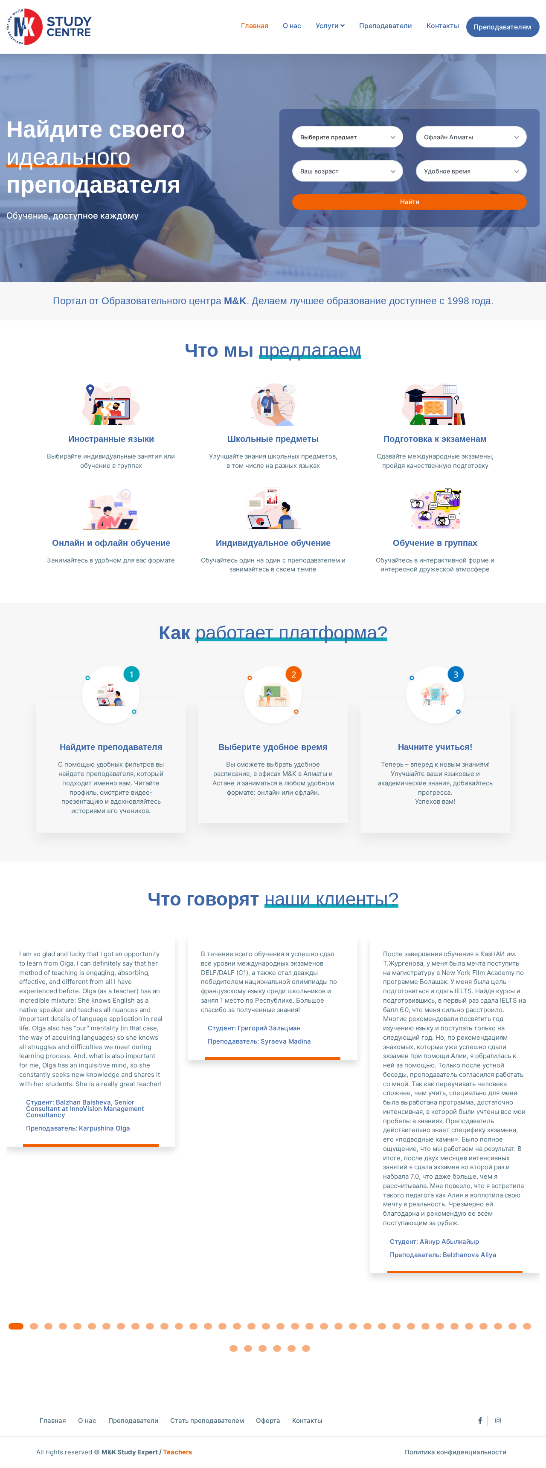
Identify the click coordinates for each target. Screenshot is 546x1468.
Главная (254, 25)
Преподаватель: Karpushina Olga (78, 1128)
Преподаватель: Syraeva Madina (259, 1041)
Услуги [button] (328, 25)
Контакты (443, 25)
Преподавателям (502, 27)
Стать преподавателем (207, 1420)
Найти (409, 202)
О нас (292, 25)
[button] (16, 1326)
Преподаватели (385, 25)
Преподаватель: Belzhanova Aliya (443, 1255)
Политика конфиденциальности (455, 1452)
